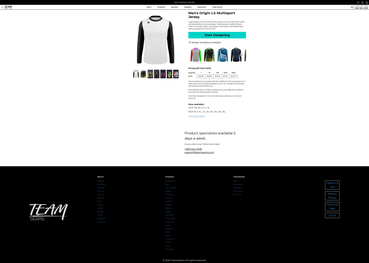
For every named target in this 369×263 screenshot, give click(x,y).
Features (187, 7)
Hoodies (168, 205)
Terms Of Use (332, 184)
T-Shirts (168, 242)
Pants (167, 225)
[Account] (362, 2)
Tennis (100, 215)
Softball (100, 212)
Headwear (169, 201)
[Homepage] (8, 7)
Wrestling (101, 222)
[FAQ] (358, 2)
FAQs (235, 181)
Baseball (100, 181)
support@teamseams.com (199, 152)
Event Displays (171, 188)
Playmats (169, 229)
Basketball (101, 184)
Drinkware (169, 195)
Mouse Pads (170, 218)
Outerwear (169, 222)
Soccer (100, 208)
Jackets (168, 208)
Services (174, 7)
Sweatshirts (170, 239)
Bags (167, 184)
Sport (149, 7)
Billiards (100, 188)
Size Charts (237, 191)
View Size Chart (197, 116)
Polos (167, 232)
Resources (202, 7)
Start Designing (217, 35)
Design (168, 191)
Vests (167, 246)
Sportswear (169, 215)
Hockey (100, 205)
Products (161, 7)
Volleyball (101, 218)
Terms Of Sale (332, 206)
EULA (332, 215)
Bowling (100, 191)
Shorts (167, 236)
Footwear (169, 198)
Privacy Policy (332, 195)
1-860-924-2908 (193, 149)
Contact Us (237, 188)
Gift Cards (237, 195)
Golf (99, 201)
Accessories (170, 181)
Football (100, 198)
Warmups (169, 249)
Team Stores (217, 7)
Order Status (238, 184)
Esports (100, 195)
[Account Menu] (2, 7)
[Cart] (367, 2)
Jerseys (168, 212)
